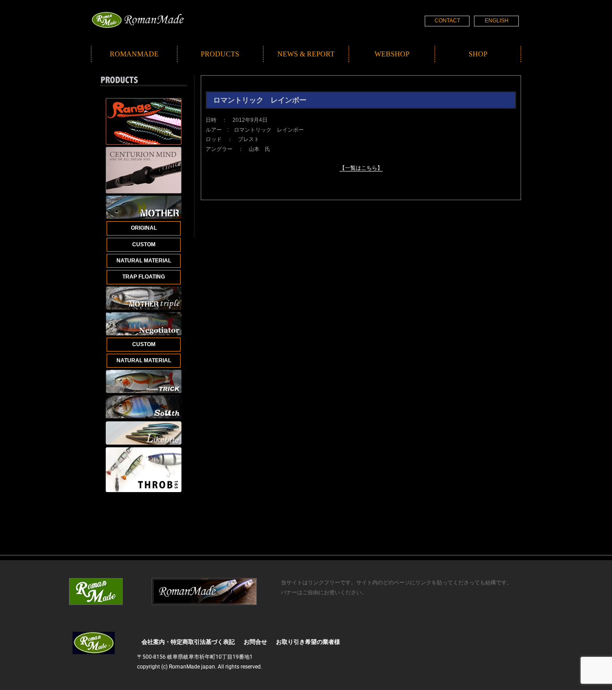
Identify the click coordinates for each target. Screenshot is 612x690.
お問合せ (255, 642)
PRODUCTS (220, 54)
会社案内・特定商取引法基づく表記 (188, 642)
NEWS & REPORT (306, 54)
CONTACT (447, 20)
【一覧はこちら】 (361, 168)
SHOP (478, 54)
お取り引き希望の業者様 (308, 642)
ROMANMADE (134, 54)
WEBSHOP (392, 54)
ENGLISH (497, 20)
